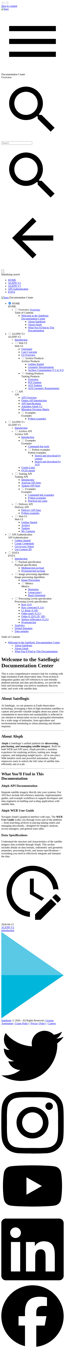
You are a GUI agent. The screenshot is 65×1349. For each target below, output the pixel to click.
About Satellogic (37, 321)
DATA (11, 291)
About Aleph (35, 324)
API (17, 394)
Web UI (19, 346)
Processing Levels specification (31, 601)
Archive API (21, 434)
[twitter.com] (32, 1085)
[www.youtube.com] (32, 1212)
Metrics (25, 586)
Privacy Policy (38, 1023)
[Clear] (2, 271)
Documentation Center (21, 297)
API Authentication (18, 289)
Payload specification (26, 565)
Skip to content (9, 6)
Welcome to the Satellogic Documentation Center (35, 317)
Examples (26, 415)
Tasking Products (30, 376)
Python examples (37, 452)
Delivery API (22, 507)
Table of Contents (24, 312)
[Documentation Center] (5, 9)
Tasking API (21, 476)
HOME (12, 280)
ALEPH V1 (14, 286)
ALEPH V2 (14, 283)
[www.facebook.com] (32, 1346)
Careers (52, 1023)
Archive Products (30, 361)
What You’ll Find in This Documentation (41, 329)
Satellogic (6, 1020)
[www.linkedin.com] (32, 1283)
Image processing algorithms (30, 577)
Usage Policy (22, 1023)
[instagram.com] (32, 1157)
